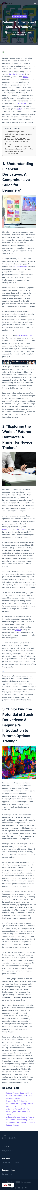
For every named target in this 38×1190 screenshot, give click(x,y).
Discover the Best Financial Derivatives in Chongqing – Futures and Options (19, 1103)
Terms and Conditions (10, 1162)
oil (17, 529)
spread (18, 630)
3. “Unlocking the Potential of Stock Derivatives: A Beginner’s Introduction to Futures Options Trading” (19, 148)
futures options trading (25, 335)
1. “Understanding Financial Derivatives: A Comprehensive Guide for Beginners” (18, 134)
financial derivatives (16, 74)
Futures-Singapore (19, 16)
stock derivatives (21, 103)
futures (25, 77)
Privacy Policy (7, 1174)
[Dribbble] (22, 1187)
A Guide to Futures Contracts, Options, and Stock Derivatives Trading (18, 1111)
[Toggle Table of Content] (31, 128)
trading (19, 109)
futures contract (20, 267)
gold (23, 529)
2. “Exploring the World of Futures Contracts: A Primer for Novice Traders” (17, 141)
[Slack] (26, 1187)
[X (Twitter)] (15, 1187)
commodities (7, 529)
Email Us (12, 1138)
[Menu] (35, 3)
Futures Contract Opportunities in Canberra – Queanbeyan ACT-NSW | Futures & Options (20, 1095)
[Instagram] (19, 1187)
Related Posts (15, 153)
